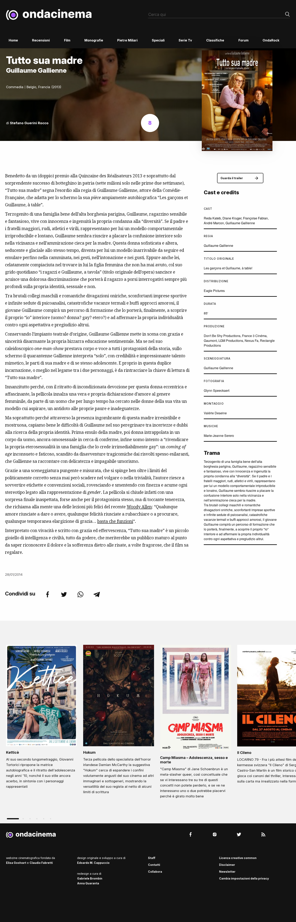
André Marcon (214, 223)
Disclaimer (227, 864)
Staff (151, 858)
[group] (41, 718)
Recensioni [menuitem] (41, 40)
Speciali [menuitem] (158, 40)
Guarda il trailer (231, 178)
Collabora (155, 871)
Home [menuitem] (13, 40)
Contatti (154, 864)
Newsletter (227, 871)
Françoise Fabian (255, 218)
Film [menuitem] (67, 40)
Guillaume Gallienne (240, 223)
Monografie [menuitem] (93, 40)
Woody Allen (139, 507)
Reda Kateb (212, 218)
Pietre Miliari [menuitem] (127, 40)
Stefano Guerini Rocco (29, 123)
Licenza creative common (238, 858)
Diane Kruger (232, 218)
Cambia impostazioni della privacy (244, 878)
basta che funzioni (115, 521)
